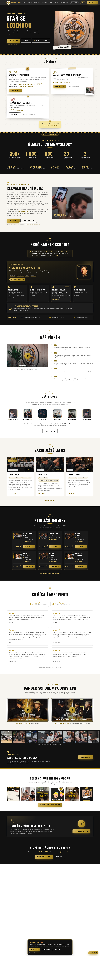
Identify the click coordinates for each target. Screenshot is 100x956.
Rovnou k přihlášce (27, 90)
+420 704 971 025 (82, 831)
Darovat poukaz (85, 757)
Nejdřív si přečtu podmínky (29, 114)
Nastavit (57, 949)
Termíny (30, 2)
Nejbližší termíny (28, 220)
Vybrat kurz (14, 90)
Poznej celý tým (50, 431)
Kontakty (66, 2)
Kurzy (24, 2)
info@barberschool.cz (65, 852)
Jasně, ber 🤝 (34, 949)
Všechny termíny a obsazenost (49, 573)
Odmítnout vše (46, 949)
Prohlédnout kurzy (44, 856)
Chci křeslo (14, 114)
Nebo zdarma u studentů (74, 86)
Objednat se (58, 86)
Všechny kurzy (49, 500)
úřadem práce (23, 211)
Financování (37, 2)
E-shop (50, 2)
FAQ (61, 2)
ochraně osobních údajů (41, 952)
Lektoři (56, 2)
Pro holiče (75, 2)
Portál (82, 2)
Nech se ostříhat (42, 40)
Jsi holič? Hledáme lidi (14, 45)
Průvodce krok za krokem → (33, 224)
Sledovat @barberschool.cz (50, 805)
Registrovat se (29, 546)
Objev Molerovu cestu (16, 279)
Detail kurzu (13, 220)
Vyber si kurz (93, 2)
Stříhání (44, 2)
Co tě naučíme (26, 541)
